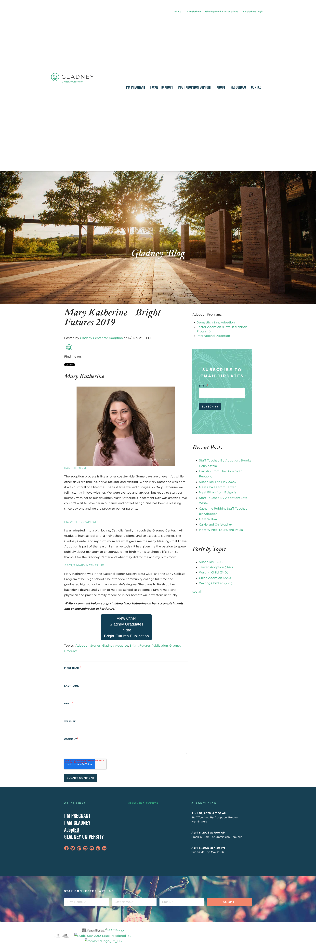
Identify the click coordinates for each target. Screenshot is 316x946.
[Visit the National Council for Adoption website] (65, 935)
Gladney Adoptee (115, 645)
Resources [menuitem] (238, 87)
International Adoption (213, 335)
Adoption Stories (88, 645)
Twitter (94, 357)
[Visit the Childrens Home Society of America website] (58, 935)
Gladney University (84, 836)
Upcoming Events (143, 803)
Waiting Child (213, 572)
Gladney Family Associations (221, 11)
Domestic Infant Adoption (216, 322)
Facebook (84, 357)
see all (197, 591)
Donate (177, 11)
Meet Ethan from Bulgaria (217, 492)
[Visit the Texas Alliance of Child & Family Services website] (103, 936)
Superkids (211, 562)
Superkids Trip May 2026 (217, 482)
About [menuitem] (221, 87)
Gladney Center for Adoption (101, 338)
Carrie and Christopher (215, 524)
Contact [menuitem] (257, 87)
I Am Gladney (193, 11)
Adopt (71, 829)
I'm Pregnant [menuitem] (135, 87)
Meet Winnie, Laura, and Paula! (221, 529)
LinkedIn (89, 357)
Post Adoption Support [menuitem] (194, 87)
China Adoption (215, 578)
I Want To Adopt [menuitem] (161, 87)
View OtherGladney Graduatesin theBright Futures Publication (126, 627)
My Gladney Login (253, 11)
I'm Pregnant (77, 815)
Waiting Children (215, 583)
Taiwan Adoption (216, 567)
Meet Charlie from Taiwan (217, 487)
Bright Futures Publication (149, 645)
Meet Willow (208, 519)
